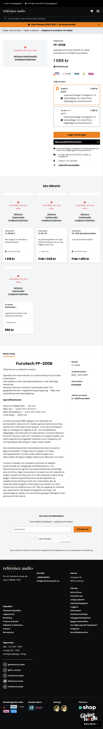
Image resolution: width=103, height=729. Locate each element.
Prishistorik (62, 66)
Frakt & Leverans (10, 621)
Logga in (74, 607)
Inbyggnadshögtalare (80, 618)
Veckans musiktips (79, 614)
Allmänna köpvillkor (12, 610)
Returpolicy (8, 632)
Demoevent (75, 610)
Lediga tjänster (77, 599)
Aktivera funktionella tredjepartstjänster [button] (25, 58)
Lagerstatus (8, 614)
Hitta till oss (76, 592)
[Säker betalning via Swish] (21, 707)
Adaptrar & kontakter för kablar (57, 30)
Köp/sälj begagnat (79, 603)
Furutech (76, 384)
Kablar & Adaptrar (31, 30)
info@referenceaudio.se (48, 581)
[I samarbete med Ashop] (87, 707)
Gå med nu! (83, 529)
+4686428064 (43, 577)
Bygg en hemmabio (79, 621)
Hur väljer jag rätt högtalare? (83, 625)
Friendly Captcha (66, 542)
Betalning (7, 618)
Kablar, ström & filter (12, 30)
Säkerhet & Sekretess (13, 625)
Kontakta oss (76, 596)
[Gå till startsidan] (14, 11)
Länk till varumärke (69, 165)
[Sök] (5, 19)
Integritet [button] (74, 628)
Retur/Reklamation (79, 632)
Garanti (6, 628)
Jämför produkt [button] (82, 398)
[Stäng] (98, 24)
